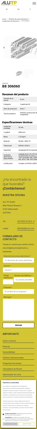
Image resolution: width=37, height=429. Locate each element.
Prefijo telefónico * (8, 276)
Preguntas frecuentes (12, 363)
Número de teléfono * (23, 275)
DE (7, 9)
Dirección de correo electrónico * (17, 256)
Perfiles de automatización (18, 19)
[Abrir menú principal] (34, 3)
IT (30, 9)
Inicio (4, 19)
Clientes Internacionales (13, 357)
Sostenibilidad (9, 352)
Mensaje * (8, 297)
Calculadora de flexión (12, 369)
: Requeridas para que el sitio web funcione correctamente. (18, 414)
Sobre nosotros (9, 341)
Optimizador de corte (12, 374)
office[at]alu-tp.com (25, 228)
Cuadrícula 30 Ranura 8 (10, 21)
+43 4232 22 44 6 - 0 (25, 221)
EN (18, 9)
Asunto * (7, 266)
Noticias (6, 346)
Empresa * (8, 287)
